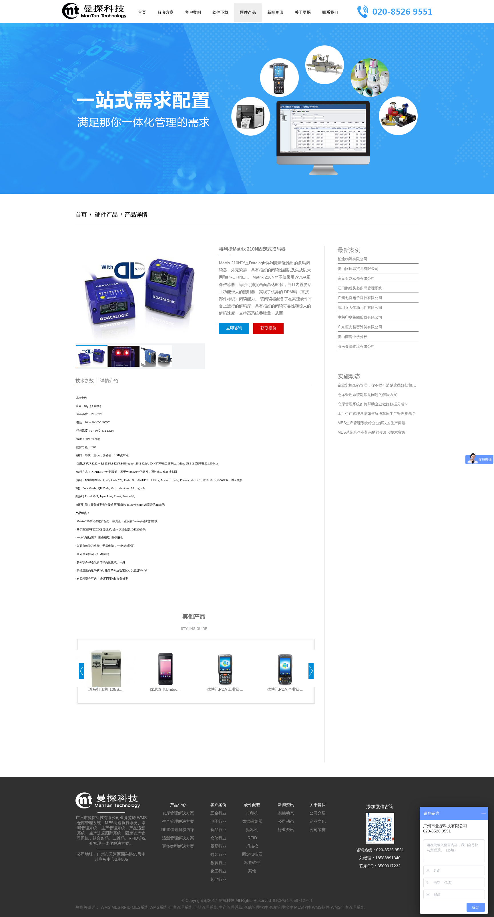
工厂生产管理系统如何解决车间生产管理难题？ (377, 413)
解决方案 (166, 12)
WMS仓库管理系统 (347, 907)
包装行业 (218, 854)
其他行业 (218, 879)
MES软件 (302, 907)
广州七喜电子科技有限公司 (360, 298)
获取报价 (268, 328)
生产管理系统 (231, 907)
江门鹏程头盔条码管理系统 (360, 288)
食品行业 (218, 829)
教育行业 (218, 862)
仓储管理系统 (206, 907)
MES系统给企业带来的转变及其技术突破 (371, 432)
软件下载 (220, 12)
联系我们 (330, 12)
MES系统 (140, 907)
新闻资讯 (275, 12)
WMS (105, 907)
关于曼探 (303, 12)
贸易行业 (218, 846)
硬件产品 (248, 12)
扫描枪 (252, 846)
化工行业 (218, 871)
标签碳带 (252, 862)
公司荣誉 (318, 829)
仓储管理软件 (256, 907)
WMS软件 (321, 907)
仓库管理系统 (180, 907)
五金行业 (218, 813)
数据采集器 (252, 821)
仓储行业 (218, 838)
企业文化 (318, 821)
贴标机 (252, 829)
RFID (252, 838)
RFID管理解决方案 (178, 829)
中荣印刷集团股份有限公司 (360, 317)
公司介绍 (318, 813)
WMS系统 (158, 907)
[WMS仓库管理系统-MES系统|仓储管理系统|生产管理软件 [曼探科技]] (94, 11)
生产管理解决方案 (178, 821)
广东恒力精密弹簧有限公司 (360, 327)
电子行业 (218, 821)
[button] (81, 671)
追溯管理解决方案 (178, 838)
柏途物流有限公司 (352, 259)
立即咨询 (234, 328)
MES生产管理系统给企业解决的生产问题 (371, 423)
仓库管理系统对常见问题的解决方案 (367, 395)
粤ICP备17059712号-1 (292, 900)
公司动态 (286, 821)
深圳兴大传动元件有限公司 (360, 307)
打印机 (252, 813)
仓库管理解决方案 (178, 813)
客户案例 (193, 12)
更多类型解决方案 (178, 846)
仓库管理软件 (281, 907)
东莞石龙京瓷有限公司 (356, 278)
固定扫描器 (252, 854)
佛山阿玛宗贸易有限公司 (358, 269)
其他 (252, 870)
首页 (142, 12)
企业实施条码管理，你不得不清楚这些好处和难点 (378, 385)
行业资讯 (286, 829)
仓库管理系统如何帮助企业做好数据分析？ (373, 404)
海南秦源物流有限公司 (356, 346)
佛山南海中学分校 (352, 337)
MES (115, 907)
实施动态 (286, 813)
